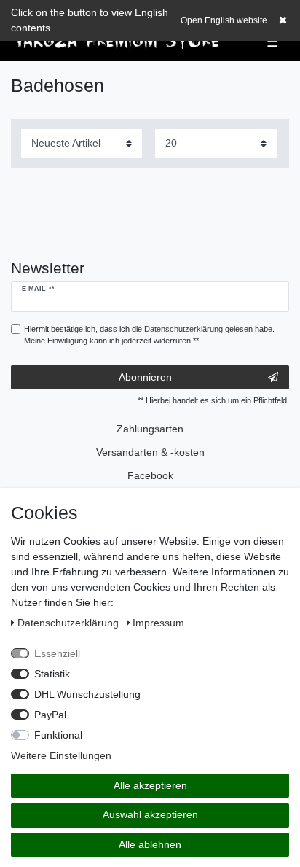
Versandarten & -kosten (150, 452)
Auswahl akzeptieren (150, 814)
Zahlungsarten (150, 429)
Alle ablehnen (150, 844)
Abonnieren (145, 377)
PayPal (50, 714)
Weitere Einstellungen (61, 755)
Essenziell (57, 653)
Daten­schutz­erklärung (69, 623)
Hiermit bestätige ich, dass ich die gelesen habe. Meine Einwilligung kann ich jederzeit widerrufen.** (149, 335)
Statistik (52, 674)
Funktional (58, 735)
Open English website (224, 20)
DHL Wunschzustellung (87, 694)
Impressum (158, 623)
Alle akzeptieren (150, 785)
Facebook (150, 475)
